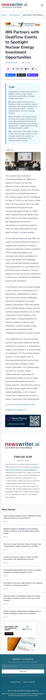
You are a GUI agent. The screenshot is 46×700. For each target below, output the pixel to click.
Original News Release (14, 410)
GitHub (22, 75)
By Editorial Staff (11, 63)
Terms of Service (29, 682)
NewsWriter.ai (14, 15)
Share (12, 150)
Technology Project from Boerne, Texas (26, 695)
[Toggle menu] (42, 5)
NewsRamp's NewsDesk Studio (34, 694)
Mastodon (34, 75)
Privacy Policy (15, 682)
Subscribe (23, 671)
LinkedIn (11, 75)
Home (4, 15)
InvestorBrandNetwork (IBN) (25, 405)
